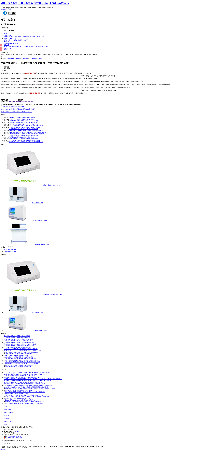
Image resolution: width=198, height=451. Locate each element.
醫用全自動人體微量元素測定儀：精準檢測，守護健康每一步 (26, 142)
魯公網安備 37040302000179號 (13, 437)
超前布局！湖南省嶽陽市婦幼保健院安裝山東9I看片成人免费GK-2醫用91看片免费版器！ (28, 380)
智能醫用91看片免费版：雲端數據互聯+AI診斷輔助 (19, 365)
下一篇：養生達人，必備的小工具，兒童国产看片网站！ (16, 112)
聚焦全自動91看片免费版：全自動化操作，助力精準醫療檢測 (21, 344)
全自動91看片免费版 (9, 36)
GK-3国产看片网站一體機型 (39, 220)
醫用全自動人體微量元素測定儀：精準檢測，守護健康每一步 (21, 360)
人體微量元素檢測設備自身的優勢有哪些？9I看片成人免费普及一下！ (24, 395)
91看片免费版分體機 (37, 203)
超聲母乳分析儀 (40, 36)
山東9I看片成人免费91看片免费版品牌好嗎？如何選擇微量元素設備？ (28, 132)
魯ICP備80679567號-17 (15, 436)
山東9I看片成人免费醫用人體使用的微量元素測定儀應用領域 (26, 130)
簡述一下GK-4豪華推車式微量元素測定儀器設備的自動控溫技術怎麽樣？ (25, 392)
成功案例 (15, 43)
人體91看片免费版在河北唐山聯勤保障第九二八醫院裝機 (19, 375)
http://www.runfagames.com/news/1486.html (21, 101)
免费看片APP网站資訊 (10, 38)
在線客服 (3, 9)
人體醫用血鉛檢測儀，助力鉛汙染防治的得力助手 (23, 119)
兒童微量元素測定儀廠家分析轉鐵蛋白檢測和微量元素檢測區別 (22, 362)
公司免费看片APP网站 (10, 40)
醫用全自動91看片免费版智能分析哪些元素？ (21, 137)
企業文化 (27, 46)
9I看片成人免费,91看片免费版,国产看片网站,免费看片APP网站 (35, 3)
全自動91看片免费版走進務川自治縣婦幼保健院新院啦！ (20, 400)
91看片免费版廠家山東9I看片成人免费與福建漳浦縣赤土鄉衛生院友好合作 (24, 374)
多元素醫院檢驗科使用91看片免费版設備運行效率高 (23, 129)
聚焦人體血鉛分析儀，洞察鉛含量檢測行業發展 (17, 336)
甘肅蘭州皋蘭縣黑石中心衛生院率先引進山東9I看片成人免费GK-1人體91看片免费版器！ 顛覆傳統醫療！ (33, 379)
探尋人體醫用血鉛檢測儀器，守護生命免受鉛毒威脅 (23, 121)
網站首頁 (6, 33)
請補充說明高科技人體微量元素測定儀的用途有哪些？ (20, 357)
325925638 (16, 431)
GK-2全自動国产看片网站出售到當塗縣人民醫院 (18, 398)
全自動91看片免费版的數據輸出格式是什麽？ (17, 393)
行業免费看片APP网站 (22, 40)
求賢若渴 (45, 46)
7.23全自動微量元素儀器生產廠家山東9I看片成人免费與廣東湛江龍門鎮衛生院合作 (27, 372)
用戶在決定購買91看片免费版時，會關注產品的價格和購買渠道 (22, 352)
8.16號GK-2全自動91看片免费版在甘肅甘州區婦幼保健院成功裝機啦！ (23, 377)
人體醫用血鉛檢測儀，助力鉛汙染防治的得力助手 (18, 337)
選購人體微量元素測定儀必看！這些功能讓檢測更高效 (24, 124)
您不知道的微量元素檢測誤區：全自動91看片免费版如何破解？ (22, 363)
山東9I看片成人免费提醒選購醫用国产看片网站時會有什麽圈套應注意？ (24, 401)
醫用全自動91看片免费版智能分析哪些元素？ (17, 355)
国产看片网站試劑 (30, 36)
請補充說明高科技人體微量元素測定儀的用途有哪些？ (24, 138)
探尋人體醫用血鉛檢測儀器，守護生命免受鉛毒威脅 (18, 339)
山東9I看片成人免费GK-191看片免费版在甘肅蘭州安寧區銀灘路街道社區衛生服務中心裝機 (30, 388)
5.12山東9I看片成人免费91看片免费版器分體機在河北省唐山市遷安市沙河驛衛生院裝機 (28, 385)
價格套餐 (6, 49)
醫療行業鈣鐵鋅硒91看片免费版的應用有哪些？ (18, 366)
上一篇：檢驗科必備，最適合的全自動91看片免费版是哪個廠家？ (19, 109)
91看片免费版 (7, 35)
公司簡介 (11, 46)
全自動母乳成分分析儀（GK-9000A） (53, 185)
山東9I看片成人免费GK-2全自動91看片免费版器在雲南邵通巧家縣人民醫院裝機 (26, 387)
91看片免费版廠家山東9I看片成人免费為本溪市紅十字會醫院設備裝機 (24, 403)
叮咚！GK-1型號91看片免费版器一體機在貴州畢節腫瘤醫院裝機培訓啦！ (24, 382)
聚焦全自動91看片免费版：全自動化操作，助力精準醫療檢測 (26, 125)
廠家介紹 (6, 45)
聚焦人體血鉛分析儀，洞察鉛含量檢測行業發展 (22, 117)
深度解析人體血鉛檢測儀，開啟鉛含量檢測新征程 (23, 122)
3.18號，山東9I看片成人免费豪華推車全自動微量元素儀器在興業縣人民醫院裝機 (27, 396)
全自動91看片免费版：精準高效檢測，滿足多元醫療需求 (19, 345)
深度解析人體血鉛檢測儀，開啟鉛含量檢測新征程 (18, 341)
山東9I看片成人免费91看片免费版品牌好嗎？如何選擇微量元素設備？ (23, 350)
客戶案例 (6, 41)
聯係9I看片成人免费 (19, 46)
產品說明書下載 (8, 43)
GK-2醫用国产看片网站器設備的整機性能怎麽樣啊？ (19, 390)
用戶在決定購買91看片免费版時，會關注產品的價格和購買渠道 (26, 133)
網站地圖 (8, 9)
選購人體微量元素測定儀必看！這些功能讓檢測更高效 (19, 342)
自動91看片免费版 (20, 36)
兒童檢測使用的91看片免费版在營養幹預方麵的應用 (23, 135)
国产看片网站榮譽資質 (37, 46)
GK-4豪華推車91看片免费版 (42, 244)
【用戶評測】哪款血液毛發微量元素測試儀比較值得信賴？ (25, 140)
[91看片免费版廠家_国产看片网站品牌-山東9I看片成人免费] (10, 15)
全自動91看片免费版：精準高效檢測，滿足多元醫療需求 (24, 127)
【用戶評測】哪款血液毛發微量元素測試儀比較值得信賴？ (21, 358)
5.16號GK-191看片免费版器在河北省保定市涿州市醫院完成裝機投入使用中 (24, 383)
